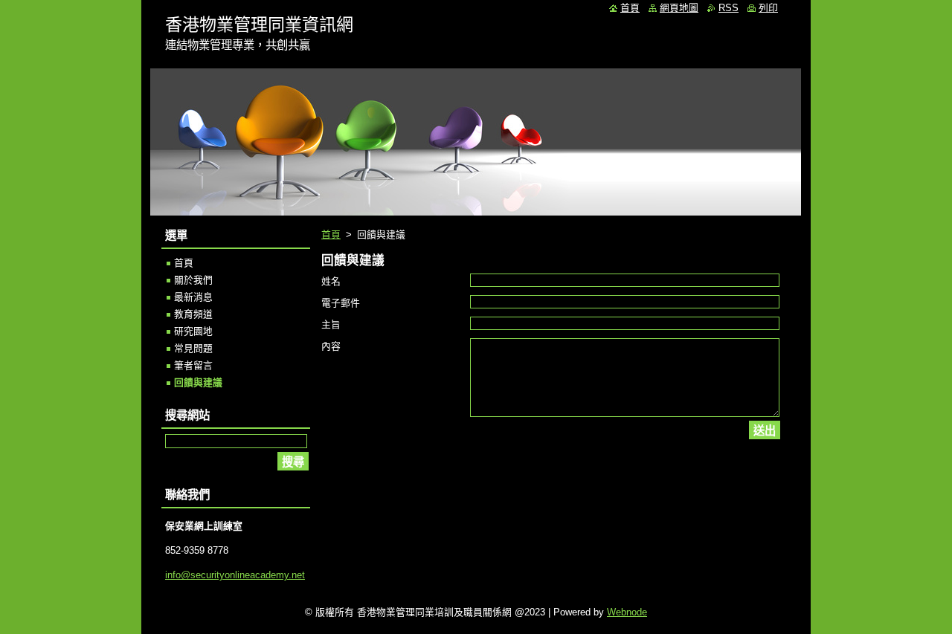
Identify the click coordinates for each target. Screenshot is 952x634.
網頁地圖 (679, 7)
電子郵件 (340, 302)
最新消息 (193, 297)
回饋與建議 (198, 382)
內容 (331, 346)
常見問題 (193, 348)
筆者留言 (193, 365)
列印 (768, 7)
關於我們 (193, 279)
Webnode (627, 612)
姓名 (331, 281)
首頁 (331, 234)
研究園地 (193, 331)
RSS (728, 7)
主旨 (331, 324)
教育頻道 (193, 314)
